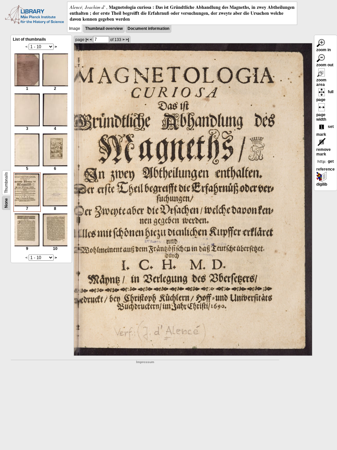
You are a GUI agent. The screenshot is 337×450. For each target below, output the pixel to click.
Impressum (145, 362)
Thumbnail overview (104, 28)
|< (87, 39)
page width (321, 117)
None (6, 203)
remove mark (323, 151)
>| (127, 39)
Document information (148, 28)
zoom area (321, 82)
